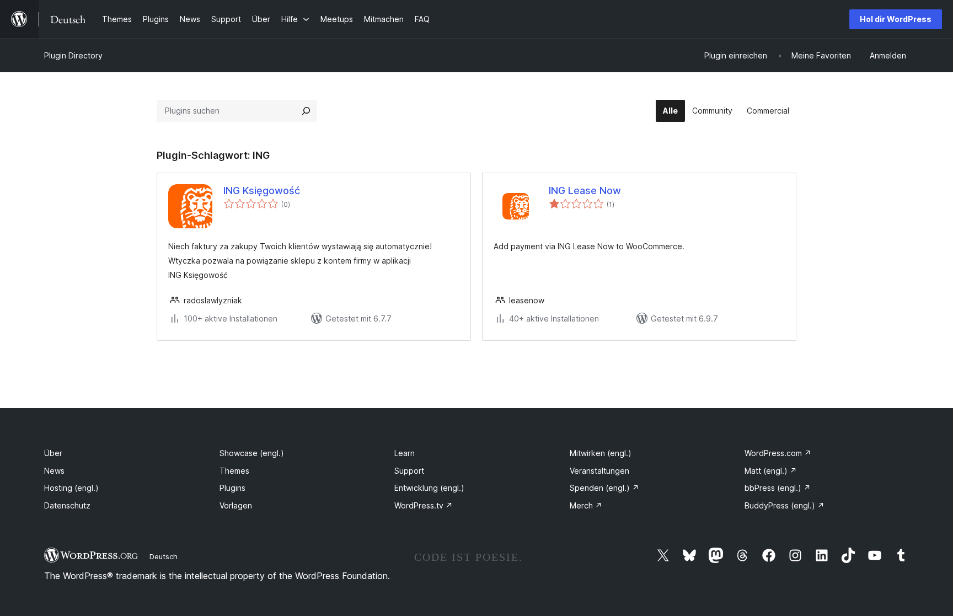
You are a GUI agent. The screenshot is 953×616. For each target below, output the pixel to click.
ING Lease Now (585, 190)
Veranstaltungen (599, 470)
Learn (404, 453)
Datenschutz (67, 505)
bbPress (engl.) (778, 487)
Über (53, 453)
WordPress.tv (423, 505)
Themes (234, 470)
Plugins (232, 487)
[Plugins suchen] (306, 111)
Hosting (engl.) (71, 487)
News (54, 470)
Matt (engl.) (771, 470)
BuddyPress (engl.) (784, 505)
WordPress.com (778, 453)
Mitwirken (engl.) (600, 453)
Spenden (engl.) (604, 487)
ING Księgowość (261, 190)
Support (409, 470)
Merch (586, 505)
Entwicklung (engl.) (429, 487)
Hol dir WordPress (895, 19)
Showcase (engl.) (251, 453)
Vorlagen (235, 505)
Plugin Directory (73, 55)
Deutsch (163, 556)
